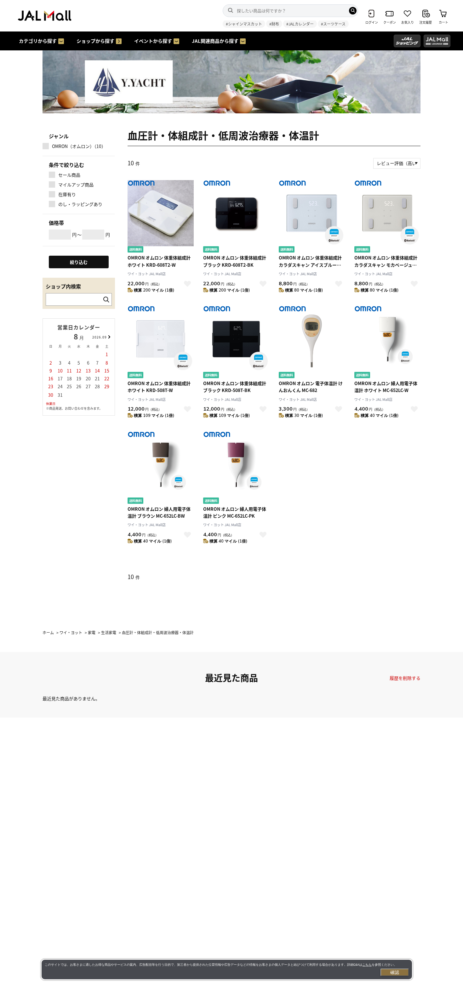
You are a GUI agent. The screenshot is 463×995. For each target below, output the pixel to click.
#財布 (274, 23)
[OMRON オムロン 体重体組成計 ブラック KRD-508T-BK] (236, 343)
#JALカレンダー (300, 23)
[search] (353, 10)
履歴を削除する (405, 678)
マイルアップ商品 (76, 184)
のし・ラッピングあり (80, 204)
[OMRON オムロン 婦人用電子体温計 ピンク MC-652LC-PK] (236, 468)
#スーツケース (333, 23)
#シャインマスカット (244, 23)
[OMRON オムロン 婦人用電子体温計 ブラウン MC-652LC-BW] (161, 468)
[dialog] (227, 969)
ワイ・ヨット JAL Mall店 (147, 273)
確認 (394, 972)
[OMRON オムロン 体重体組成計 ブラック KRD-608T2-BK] (236, 217)
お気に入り (187, 283)
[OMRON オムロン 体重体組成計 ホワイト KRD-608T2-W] (161, 217)
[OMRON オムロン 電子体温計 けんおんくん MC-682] (312, 343)
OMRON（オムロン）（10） (79, 146)
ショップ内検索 (63, 286)
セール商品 (69, 175)
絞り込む (79, 262)
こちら (367, 964)
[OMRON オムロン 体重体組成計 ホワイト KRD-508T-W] (161, 343)
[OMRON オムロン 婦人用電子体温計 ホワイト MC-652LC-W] (387, 343)
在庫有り (67, 194)
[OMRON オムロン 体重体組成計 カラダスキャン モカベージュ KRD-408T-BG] (387, 217)
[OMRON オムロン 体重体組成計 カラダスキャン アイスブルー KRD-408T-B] (312, 217)
